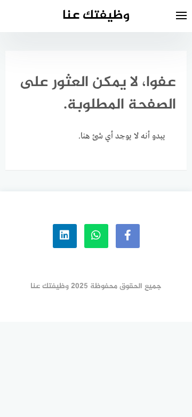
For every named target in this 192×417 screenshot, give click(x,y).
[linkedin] (65, 236)
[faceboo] (128, 236)
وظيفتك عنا (96, 15)
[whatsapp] (96, 236)
